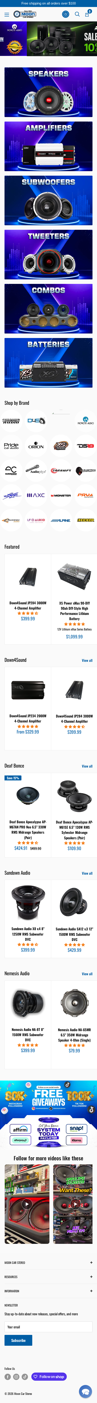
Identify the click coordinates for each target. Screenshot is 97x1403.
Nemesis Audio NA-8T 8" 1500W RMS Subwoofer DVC (28, 1034)
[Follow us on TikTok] (25, 1377)
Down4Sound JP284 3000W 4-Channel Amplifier (27, 605)
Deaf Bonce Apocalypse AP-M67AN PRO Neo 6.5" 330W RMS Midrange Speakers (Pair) (27, 829)
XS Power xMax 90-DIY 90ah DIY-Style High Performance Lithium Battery (74, 610)
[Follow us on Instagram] (16, 1377)
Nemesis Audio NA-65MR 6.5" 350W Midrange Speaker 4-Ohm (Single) (74, 1035)
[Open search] (77, 14)
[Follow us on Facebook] (8, 1377)
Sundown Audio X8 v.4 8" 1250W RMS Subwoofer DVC (28, 934)
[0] (87, 14)
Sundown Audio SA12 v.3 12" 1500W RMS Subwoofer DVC (74, 934)
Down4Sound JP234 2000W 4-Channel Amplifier (27, 718)
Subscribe (18, 1340)
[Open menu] (7, 14)
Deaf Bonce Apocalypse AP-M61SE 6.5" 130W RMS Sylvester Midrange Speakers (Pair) (74, 829)
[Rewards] (65, 14)
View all (87, 660)
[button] (85, 1391)
